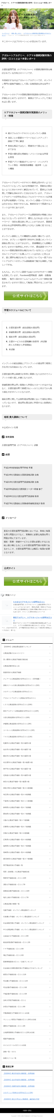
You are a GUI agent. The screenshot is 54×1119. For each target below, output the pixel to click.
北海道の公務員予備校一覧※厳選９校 (17, 775)
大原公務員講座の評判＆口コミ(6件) (16, 717)
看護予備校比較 (9, 1039)
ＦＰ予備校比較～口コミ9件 (13, 949)
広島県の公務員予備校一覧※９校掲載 (17, 839)
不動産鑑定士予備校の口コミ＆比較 (16, 1013)
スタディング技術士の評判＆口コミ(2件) (18, 1093)
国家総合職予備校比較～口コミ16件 (16, 891)
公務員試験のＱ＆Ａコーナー (13, 653)
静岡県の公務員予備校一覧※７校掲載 (17, 807)
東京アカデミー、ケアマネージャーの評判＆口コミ (32, 618)
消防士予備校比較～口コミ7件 (14, 884)
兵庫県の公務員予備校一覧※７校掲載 (17, 827)
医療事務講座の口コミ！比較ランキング (18, 962)
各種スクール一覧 (9, 1058)
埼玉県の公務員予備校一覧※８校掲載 (17, 794)
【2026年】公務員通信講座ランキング (17, 647)
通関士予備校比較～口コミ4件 (14, 1026)
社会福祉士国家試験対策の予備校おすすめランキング (22, 968)
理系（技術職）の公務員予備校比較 (16, 872)
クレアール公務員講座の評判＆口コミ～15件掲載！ (22, 679)
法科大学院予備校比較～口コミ (14, 1000)
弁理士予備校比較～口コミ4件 (14, 1007)
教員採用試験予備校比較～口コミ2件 (16, 942)
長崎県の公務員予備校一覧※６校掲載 (17, 852)
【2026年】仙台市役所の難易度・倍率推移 (19, 1080)
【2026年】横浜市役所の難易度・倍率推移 (19, 1073)
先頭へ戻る (27, 1110)
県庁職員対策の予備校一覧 (13, 865)
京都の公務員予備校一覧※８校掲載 (16, 833)
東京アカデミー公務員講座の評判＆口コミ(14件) (21, 711)
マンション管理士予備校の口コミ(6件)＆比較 (19, 1019)
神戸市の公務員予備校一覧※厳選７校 (17, 769)
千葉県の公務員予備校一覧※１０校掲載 (18, 801)
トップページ (5, 33)
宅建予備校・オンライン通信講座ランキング (19, 910)
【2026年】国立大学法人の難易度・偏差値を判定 (21, 1099)
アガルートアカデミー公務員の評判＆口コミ (19, 698)
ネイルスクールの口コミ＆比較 (14, 1045)
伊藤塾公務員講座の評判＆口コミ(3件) (17, 724)
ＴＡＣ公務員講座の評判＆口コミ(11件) (17, 737)
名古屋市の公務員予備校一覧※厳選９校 (18, 762)
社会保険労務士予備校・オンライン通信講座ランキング (23, 923)
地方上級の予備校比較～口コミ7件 (16, 897)
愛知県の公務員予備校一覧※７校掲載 (17, 814)
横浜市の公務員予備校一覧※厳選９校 (17, 756)
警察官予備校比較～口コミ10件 (14, 878)
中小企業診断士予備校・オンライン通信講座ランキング (23, 929)
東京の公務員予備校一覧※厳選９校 (16, 782)
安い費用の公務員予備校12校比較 (15, 659)
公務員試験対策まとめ (11, 666)
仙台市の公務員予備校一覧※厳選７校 (17, 749)
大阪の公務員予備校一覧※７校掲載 (16, 820)
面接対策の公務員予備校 (12, 672)
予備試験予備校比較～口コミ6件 (15, 994)
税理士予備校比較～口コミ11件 (14, 974)
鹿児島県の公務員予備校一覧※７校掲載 (18, 859)
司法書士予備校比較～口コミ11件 (15, 981)
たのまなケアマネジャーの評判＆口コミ (29, 602)
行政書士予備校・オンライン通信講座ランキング (21, 917)
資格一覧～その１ (16, 33)
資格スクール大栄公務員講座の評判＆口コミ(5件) (21, 685)
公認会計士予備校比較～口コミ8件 (16, 936)
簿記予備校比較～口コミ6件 (13, 955)
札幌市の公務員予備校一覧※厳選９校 (17, 743)
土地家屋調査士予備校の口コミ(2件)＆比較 (19, 1032)
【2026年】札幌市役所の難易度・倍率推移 (19, 1086)
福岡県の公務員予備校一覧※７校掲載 (17, 846)
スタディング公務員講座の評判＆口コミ (18, 692)
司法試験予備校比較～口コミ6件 (15, 987)
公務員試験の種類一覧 (11, 904)
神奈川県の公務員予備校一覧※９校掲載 (18, 788)
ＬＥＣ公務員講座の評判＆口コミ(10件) (17, 704)
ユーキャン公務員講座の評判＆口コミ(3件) (19, 730)
